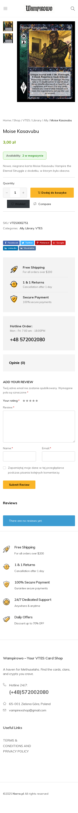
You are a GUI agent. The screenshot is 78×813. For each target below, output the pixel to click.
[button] (42, 204)
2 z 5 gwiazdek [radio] (27, 400)
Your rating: (11, 400)
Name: (8, 448)
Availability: (13, 155)
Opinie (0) (17, 362)
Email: (46, 448)
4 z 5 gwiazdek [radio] (33, 400)
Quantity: (9, 183)
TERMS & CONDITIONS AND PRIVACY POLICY (17, 745)
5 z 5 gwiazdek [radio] (36, 400)
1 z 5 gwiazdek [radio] (23, 400)
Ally (22, 228)
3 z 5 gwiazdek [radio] (30, 400)
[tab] (35, 362)
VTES (39, 228)
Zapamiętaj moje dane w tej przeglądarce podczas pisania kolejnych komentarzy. (36, 470)
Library (29, 228)
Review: (8, 407)
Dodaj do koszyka (53, 192)
